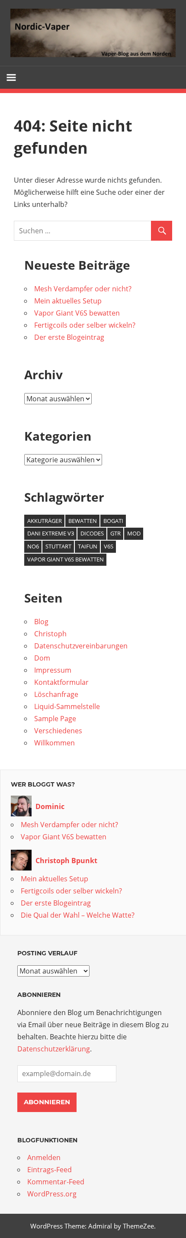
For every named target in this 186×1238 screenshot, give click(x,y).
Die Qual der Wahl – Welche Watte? (78, 915)
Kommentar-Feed (55, 1181)
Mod (134, 533)
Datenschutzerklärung (53, 1049)
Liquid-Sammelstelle (67, 706)
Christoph (50, 633)
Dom (42, 658)
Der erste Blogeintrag (69, 337)
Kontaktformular (61, 682)
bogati (113, 521)
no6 (33, 546)
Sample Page (55, 718)
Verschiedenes (58, 730)
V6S (108, 546)
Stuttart (58, 546)
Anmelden (44, 1157)
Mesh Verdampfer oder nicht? (82, 288)
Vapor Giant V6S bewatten (77, 313)
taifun (87, 546)
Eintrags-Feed (49, 1169)
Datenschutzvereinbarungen (81, 646)
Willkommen (54, 743)
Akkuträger (44, 521)
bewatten (82, 521)
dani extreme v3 (50, 533)
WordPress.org (52, 1194)
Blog (41, 621)
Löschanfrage (56, 694)
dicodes (92, 533)
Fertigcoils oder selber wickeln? (84, 325)
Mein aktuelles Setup (68, 301)
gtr (115, 533)
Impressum (52, 670)
